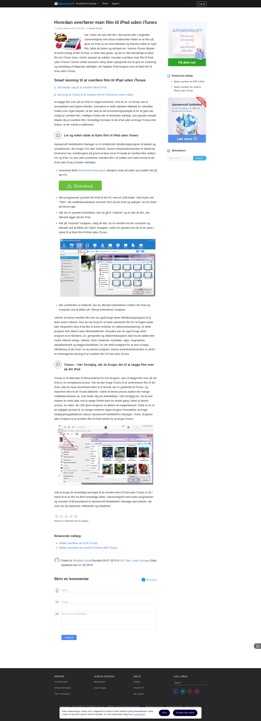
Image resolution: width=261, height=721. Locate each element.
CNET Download (61, 694)
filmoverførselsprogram (92, 170)
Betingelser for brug (154, 706)
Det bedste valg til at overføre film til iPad (82, 87)
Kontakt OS (139, 688)
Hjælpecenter (99, 682)
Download (83, 185)
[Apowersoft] (64, 3)
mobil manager (141, 560)
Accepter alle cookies (185, 712)
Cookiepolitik (139, 714)
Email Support (100, 688)
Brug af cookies (192, 706)
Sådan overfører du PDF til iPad (78, 543)
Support (115, 3)
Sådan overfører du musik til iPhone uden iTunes (88, 547)
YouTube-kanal (60, 682)
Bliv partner (139, 694)
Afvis (164, 712)
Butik (105, 3)
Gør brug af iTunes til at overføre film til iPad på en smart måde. (95, 94)
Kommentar (150, 579)
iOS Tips (125, 560)
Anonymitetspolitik (174, 706)
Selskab (137, 682)
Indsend (69, 637)
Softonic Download (62, 688)
